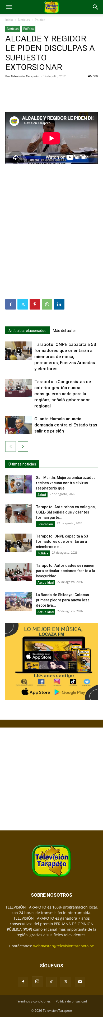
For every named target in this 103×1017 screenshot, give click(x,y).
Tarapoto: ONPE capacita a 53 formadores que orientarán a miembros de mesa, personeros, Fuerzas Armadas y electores (65, 356)
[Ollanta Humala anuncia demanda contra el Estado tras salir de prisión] (18, 425)
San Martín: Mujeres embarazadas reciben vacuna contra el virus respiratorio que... (66, 483)
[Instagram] (37, 981)
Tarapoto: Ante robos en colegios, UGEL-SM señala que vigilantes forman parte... (66, 512)
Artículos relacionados (27, 331)
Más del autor (64, 331)
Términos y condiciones (33, 1001)
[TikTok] (51, 982)
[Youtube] (80, 982)
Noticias (24, 19)
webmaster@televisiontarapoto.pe (63, 945)
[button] (9, 7)
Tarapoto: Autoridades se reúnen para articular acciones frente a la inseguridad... (65, 570)
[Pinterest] (35, 304)
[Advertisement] (51, 95)
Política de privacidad (71, 1001)
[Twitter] (22, 304)
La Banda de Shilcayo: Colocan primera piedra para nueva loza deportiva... (63, 600)
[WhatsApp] (47, 304)
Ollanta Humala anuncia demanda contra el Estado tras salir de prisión (65, 425)
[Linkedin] (59, 304)
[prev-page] (10, 446)
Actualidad (46, 582)
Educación (45, 524)
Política (40, 19)
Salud (42, 494)
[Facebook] (10, 304)
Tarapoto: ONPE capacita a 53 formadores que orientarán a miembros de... (62, 541)
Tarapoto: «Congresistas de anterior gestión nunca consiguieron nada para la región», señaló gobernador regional (62, 393)
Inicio (9, 19)
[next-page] (23, 446)
